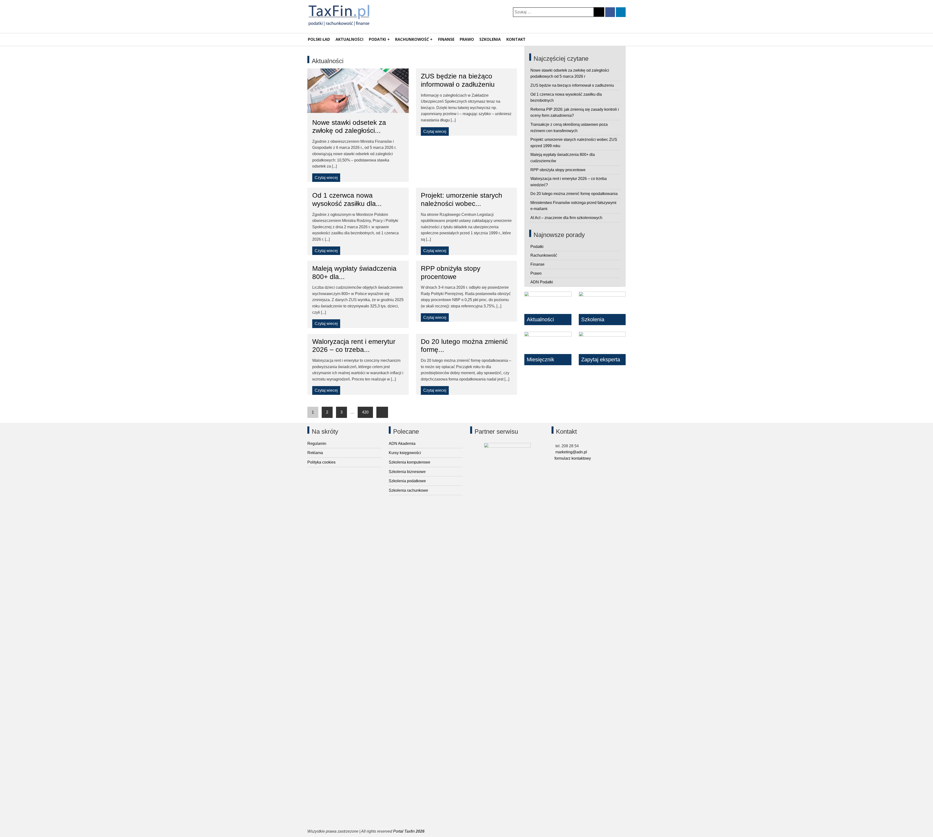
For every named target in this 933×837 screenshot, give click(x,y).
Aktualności (349, 39)
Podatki (377, 39)
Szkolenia (490, 39)
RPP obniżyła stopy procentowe (558, 170)
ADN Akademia (402, 443)
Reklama (315, 453)
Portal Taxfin (404, 831)
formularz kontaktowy (572, 458)
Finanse (446, 39)
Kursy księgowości (405, 453)
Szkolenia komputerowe (409, 462)
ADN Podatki (541, 282)
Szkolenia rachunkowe (408, 490)
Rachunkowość (412, 39)
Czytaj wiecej (326, 178)
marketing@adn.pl (570, 452)
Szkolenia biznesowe (407, 472)
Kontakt (516, 39)
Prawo (467, 39)
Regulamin (316, 443)
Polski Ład (319, 39)
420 (365, 412)
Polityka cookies (321, 462)
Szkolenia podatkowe (407, 481)
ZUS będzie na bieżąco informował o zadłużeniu (572, 85)
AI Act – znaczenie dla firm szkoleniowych (566, 218)
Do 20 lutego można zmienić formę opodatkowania (574, 194)
